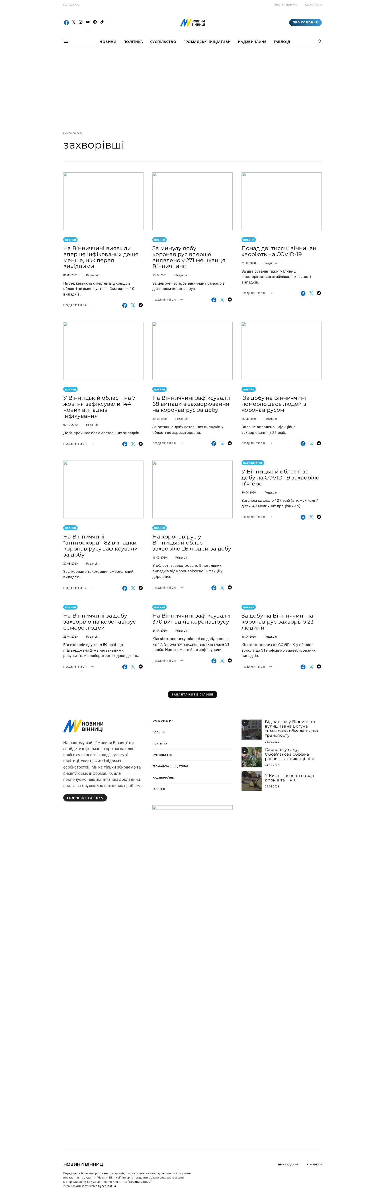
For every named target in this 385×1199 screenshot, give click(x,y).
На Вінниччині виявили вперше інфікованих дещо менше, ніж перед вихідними (101, 257)
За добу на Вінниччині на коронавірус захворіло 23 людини (278, 621)
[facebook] (66, 22)
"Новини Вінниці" (140, 1181)
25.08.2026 (272, 741)
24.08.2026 (272, 765)
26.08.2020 (249, 418)
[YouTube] (88, 22)
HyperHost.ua (107, 1186)
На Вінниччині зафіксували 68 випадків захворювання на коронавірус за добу (191, 404)
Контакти (313, 4)
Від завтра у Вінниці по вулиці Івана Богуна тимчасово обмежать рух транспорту (291, 728)
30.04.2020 (249, 492)
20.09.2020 (159, 418)
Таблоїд (282, 41)
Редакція (92, 275)
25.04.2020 (70, 636)
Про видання (285, 4)
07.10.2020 (70, 424)
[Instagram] (81, 22)
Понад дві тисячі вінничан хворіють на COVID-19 (279, 251)
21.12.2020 (249, 263)
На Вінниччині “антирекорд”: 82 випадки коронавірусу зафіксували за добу (100, 545)
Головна (71, 4)
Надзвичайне (252, 41)
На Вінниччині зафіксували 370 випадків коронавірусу (191, 618)
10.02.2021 (159, 275)
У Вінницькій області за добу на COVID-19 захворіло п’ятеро (280, 477)
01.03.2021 (70, 275)
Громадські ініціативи (207, 41)
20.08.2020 (70, 563)
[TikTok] (102, 22)
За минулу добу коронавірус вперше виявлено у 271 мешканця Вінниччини (188, 257)
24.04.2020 (159, 630)
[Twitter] (73, 22)
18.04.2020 (249, 636)
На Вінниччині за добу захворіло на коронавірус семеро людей (99, 621)
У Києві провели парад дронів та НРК (289, 778)
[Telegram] (95, 22)
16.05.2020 (159, 557)
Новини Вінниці (83, 1164)
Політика (133, 41)
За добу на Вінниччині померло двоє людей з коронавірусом (274, 404)
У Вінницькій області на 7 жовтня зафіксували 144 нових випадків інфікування (99, 407)
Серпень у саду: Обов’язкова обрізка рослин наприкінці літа (290, 754)
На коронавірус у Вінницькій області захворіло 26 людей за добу (191, 542)
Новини (108, 41)
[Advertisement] (192, 89)
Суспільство (163, 41)
